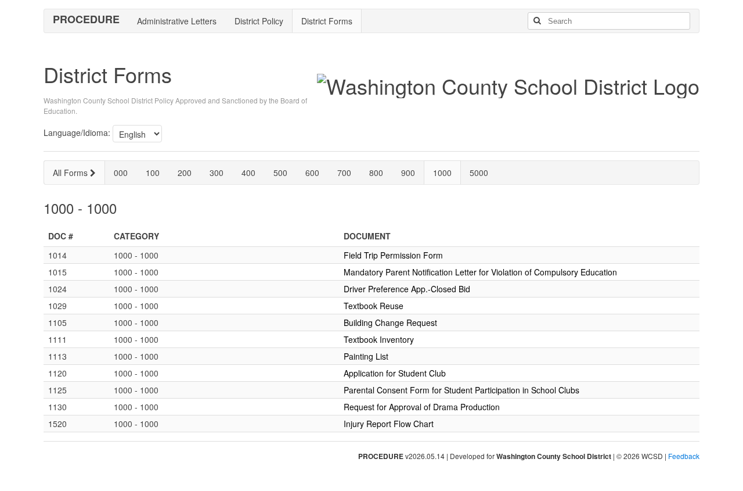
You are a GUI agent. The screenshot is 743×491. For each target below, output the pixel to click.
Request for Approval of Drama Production (422, 407)
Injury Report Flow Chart (389, 423)
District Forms (326, 21)
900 (408, 172)
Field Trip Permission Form (393, 255)
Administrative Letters (177, 21)
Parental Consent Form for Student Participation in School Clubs (461, 390)
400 (248, 172)
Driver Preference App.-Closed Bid (407, 289)
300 (216, 172)
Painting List (366, 356)
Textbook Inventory (379, 339)
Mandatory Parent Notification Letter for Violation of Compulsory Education (480, 272)
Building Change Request (390, 322)
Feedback (683, 456)
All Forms (71, 172)
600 (312, 172)
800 (376, 172)
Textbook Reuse (373, 305)
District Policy (259, 21)
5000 (479, 172)
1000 (442, 172)
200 (185, 172)
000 (121, 172)
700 (344, 172)
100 (153, 172)
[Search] (537, 21)
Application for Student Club (395, 373)
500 (280, 172)
